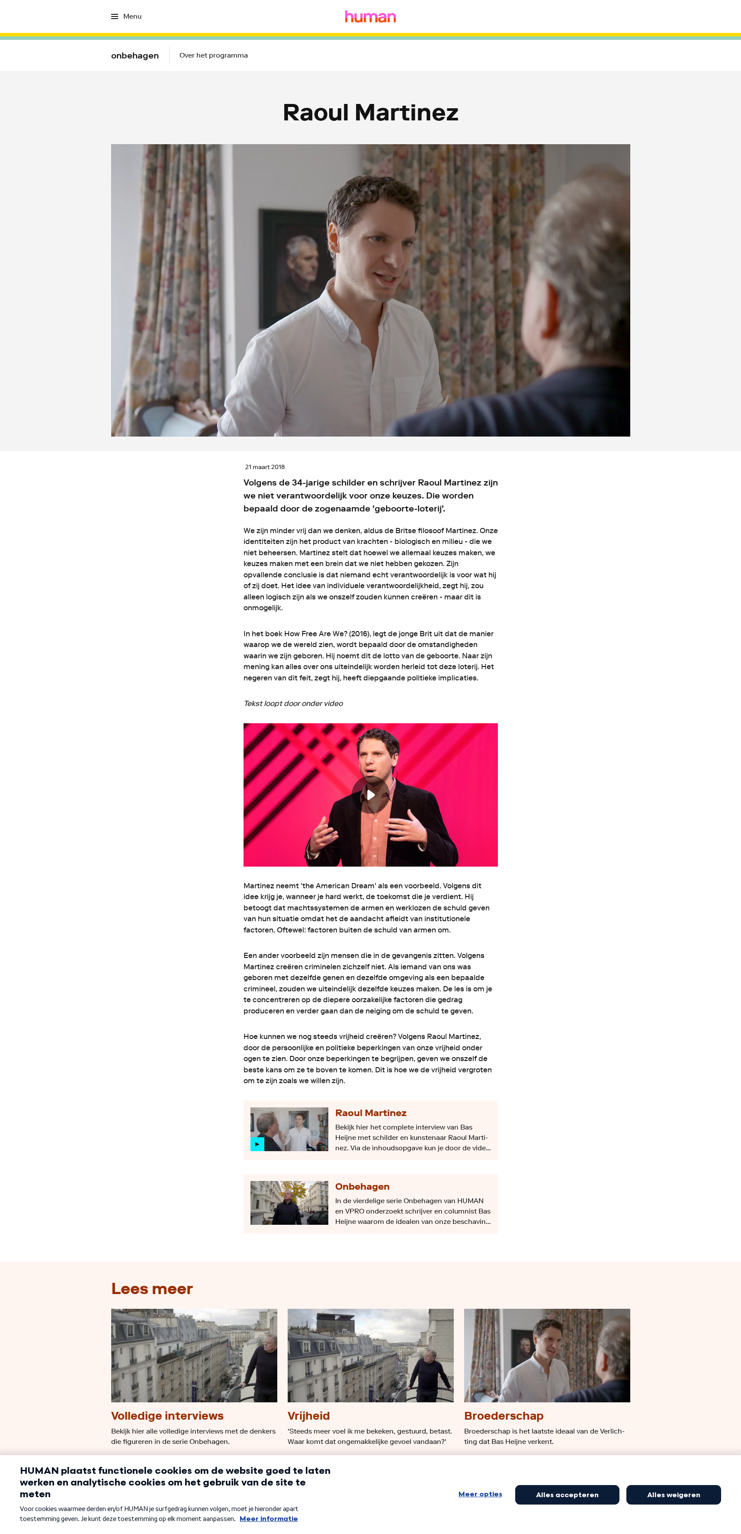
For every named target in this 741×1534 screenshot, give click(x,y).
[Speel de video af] (371, 795)
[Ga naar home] (370, 16)
